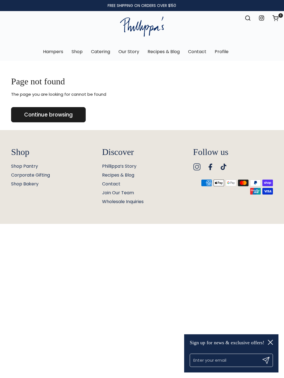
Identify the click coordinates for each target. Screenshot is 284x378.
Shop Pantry (24, 166)
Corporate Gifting (30, 175)
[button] (278, 18)
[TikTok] (223, 167)
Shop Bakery (25, 184)
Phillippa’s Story (119, 166)
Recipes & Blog (118, 175)
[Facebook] (210, 167)
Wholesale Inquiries (123, 201)
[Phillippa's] (142, 27)
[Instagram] (197, 167)
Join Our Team (118, 193)
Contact (111, 184)
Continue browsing (48, 114)
